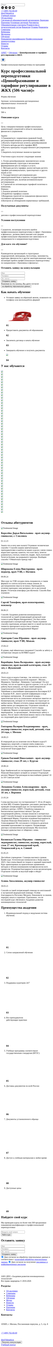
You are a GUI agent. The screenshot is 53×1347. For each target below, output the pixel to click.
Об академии (12, 1291)
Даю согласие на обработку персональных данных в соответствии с (25, 1259)
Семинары (10, 1293)
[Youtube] (13, 8)
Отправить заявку (9, 281)
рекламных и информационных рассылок (24, 1263)
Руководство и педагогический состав (20, 26)
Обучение (13, 53)
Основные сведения (19, 22)
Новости (10, 1303)
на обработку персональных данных (16, 286)
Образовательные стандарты (13, 25)
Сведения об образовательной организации (20, 20)
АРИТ (4, 53)
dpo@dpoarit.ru (7, 13)
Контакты (10, 1310)
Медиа (9, 1300)
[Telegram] (6, 8)
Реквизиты (43, 27)
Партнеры (5, 22)
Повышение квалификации (13, 39)
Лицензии (44, 20)
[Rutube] (10, 8)
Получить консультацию (11, 1342)
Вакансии (26, 27)
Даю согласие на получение (24, 1263)
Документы (34, 22)
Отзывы (34, 27)
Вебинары (10, 1296)
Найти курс (6, 1235)
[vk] (3, 8)
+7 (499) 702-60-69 (9, 11)
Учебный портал (8, 15)
